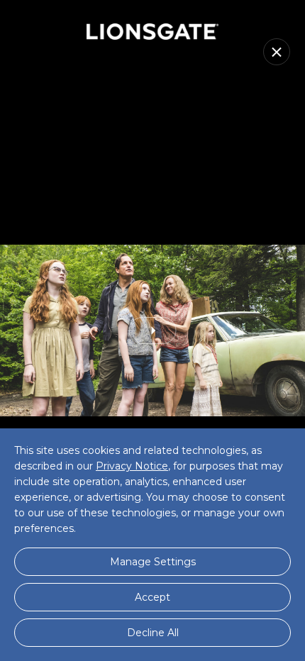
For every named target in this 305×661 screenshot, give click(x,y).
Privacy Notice (132, 466)
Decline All (153, 632)
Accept (152, 597)
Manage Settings (153, 561)
